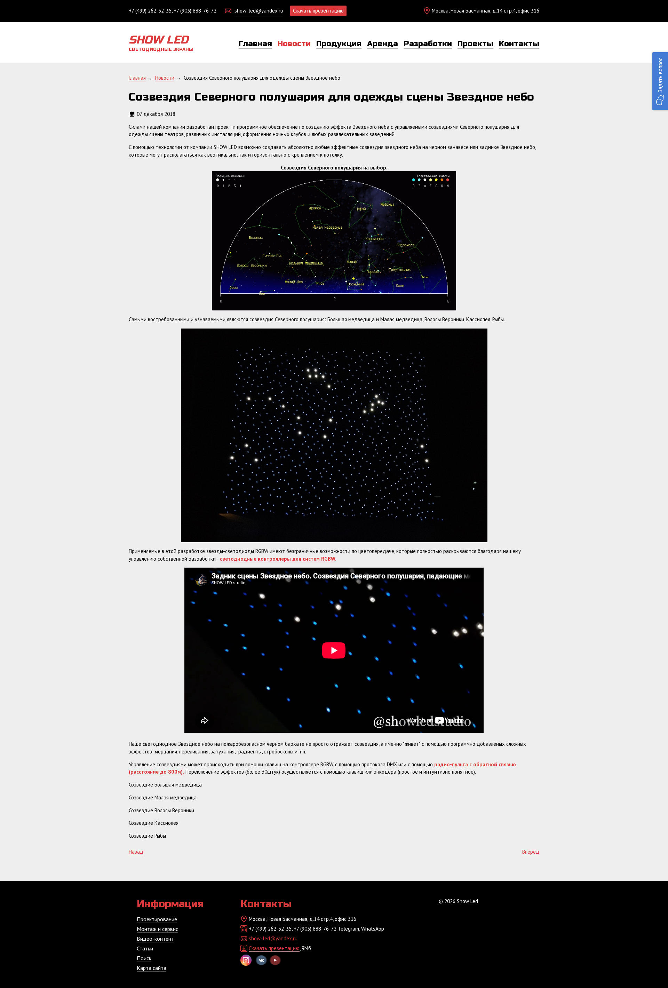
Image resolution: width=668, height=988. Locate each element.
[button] (660, 81)
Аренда (382, 43)
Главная (255, 43)
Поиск (144, 958)
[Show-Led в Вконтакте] (261, 960)
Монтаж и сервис (157, 928)
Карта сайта (151, 967)
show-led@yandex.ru (258, 10)
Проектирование (157, 919)
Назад (136, 851)
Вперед (530, 851)
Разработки (428, 43)
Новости (294, 43)
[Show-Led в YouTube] (275, 960)
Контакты (519, 43)
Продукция (338, 43)
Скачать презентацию (318, 10)
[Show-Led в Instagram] (246, 960)
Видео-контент (155, 938)
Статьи (145, 948)
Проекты (475, 43)
